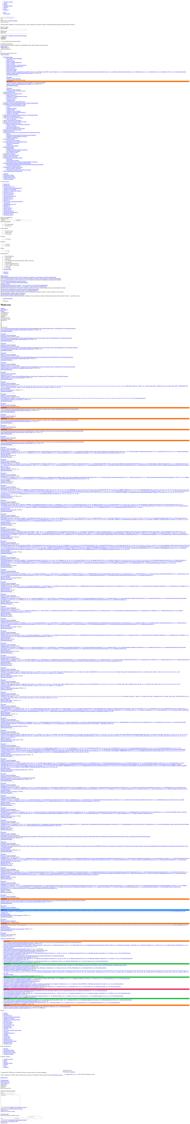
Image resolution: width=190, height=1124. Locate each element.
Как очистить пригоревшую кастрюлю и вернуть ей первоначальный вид (19, 290)
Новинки (6, 173)
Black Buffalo (9, 256)
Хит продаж (9, 224)
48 (21, 188)
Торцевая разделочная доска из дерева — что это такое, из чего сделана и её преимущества (24, 286)
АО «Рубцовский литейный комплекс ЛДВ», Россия (19, 260)
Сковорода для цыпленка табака (12, 190)
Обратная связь (4, 1080)
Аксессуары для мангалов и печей (12, 201)
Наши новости (4, 275)
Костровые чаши (8, 214)
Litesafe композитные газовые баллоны (16, 281)
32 (17, 212)
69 (10, 209)
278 (13, 186)
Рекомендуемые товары (10, 177)
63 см (7, 245)
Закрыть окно (4, 46)
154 (22, 201)
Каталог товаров (5, 54)
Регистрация (7, 13)
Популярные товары (9, 175)
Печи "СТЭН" (4, 279)
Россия (8, 234)
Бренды (5, 4)
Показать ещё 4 (7, 269)
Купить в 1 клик (11, 78)
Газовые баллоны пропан (10, 212)
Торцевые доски (8, 198)
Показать (6, 272)
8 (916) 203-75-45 (5, 1081)
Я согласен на (14, 35)
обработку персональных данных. (18, 35)
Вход (5, 12)
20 (15, 196)
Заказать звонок (13, 20)
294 (15, 189)
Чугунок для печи (8, 193)
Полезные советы (8, 5)
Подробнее (9, 77)
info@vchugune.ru (70, 1071)
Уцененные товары (8, 179)
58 (8, 205)
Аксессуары (7, 209)
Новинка (8, 225)
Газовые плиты (7, 197)
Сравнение (18, 78)
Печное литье (7, 208)
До (16, 220)
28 (11, 208)
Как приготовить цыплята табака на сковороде (12, 294)
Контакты (6, 9)
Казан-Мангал (4, 309)
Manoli (7, 259)
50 (9, 200)
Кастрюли (6, 185)
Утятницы (6, 206)
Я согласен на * (14, 1107)
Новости (6, 7)
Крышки (6, 205)
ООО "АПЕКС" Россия (12, 265)
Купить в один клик (17, 1108)
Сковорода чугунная (9, 189)
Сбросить (6, 273)
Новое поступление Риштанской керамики (17, 282)
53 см (7, 244)
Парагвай (8, 232)
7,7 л (7, 251)
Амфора (3, 308)
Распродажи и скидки (9, 176)
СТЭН (7, 268)
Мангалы (6, 200)
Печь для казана (8, 194)
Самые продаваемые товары (8, 938)
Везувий (8, 262)
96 (9, 202)
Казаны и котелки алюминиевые (12, 188)
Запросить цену (14, 1121)
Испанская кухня (8, 213)
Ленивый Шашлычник (12, 263)
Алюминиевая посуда (9, 204)
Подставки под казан (9, 196)
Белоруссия (9, 231)
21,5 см (8, 239)
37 (15, 204)
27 (13, 210)
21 (20, 190)
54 (13, 193)
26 (9, 206)
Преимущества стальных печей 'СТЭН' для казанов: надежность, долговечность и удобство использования (33, 278)
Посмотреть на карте (57, 1075)
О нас (5, 8)
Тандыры (6, 202)
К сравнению (12, 335)
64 (9, 185)
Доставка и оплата (8, 1)
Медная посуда (7, 192)
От (1, 220)
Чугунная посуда (8, 186)
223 (8, 184)
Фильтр (2, 311)
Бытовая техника (8, 210)
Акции (5, 3)
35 (12, 198)
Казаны (5, 184)
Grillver (8, 257)
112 (12, 192)
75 (12, 197)
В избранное (10, 80)
